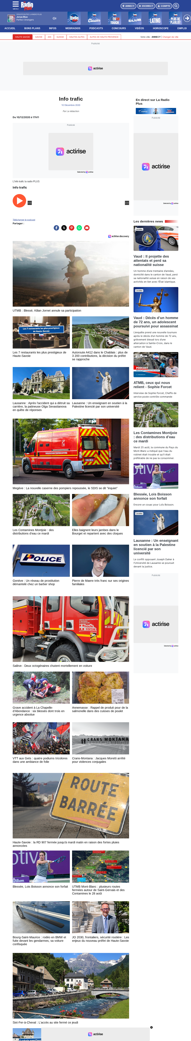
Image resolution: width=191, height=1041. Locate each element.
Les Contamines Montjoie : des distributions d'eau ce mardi (155, 437)
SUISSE (60, 37)
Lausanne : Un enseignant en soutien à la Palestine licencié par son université (156, 547)
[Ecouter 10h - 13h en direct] (156, 110)
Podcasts (96, 28)
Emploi (182, 28)
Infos (52, 28)
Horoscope (161, 28)
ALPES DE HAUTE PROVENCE (104, 37)
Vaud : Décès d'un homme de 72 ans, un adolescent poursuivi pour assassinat (156, 322)
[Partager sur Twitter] (63, 229)
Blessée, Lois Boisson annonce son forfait (153, 496)
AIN (49, 37)
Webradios (72, 28)
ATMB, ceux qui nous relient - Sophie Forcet (153, 385)
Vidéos (139, 28)
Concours (119, 28)
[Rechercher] (176, 6)
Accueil (9, 28)
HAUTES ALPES (76, 37)
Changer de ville (170, 37)
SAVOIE (38, 37)
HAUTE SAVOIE (22, 37)
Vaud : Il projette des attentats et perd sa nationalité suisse (151, 260)
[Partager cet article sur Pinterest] (70, 229)
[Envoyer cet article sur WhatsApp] (78, 229)
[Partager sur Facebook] (55, 229)
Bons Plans (32, 28)
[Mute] (54, 18)
